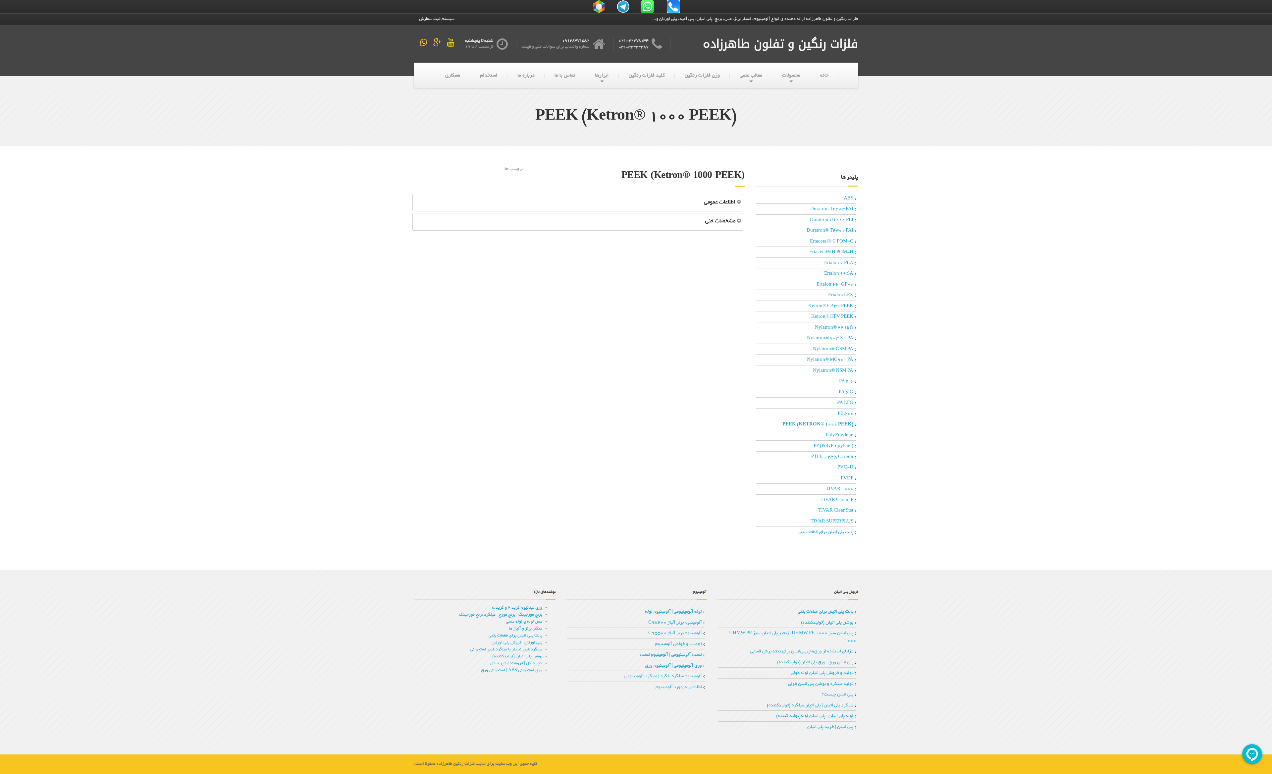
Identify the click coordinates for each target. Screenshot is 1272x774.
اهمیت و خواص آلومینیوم (678, 644)
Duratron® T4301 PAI (830, 230)
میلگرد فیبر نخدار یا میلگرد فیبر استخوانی (506, 649)
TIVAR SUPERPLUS (832, 521)
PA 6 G (846, 392)
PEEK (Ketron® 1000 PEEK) (817, 424)
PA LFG (845, 403)
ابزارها (602, 75)
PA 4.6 (846, 381)
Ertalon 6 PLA (838, 263)
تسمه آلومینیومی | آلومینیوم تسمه (671, 654)
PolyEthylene (839, 435)
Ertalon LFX (840, 295)
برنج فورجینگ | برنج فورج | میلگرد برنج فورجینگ (500, 615)
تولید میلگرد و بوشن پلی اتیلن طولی (820, 684)
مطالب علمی (751, 75)
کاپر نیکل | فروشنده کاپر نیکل (516, 663)
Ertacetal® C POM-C (831, 241)
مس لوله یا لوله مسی (524, 622)
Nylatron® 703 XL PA (830, 338)
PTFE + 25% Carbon (832, 457)
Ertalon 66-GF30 (835, 284)
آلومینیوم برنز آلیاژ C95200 (675, 622)
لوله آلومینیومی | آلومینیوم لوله (673, 611)
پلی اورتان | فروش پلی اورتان (517, 642)
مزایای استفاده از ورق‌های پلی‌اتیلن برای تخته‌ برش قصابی (801, 651)
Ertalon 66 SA (838, 273)
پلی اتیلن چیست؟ (837, 694)
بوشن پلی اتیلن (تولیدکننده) (827, 622)
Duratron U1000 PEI (831, 220)
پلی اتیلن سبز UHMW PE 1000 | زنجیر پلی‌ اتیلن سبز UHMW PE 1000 (792, 637)
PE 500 (845, 414)
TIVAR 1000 (839, 489)
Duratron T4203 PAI (831, 209)
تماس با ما (565, 75)
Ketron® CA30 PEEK (830, 306)
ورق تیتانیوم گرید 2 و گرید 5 (517, 608)
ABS (848, 198)
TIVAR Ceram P (837, 500)
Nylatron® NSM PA (833, 370)
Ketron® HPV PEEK (832, 316)
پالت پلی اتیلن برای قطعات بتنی (825, 532)
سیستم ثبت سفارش (436, 19)
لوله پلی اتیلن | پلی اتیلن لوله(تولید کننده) (814, 716)
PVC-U (845, 467)
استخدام (489, 75)
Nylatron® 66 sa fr (834, 327)
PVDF (847, 478)
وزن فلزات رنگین (702, 75)
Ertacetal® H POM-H (831, 252)
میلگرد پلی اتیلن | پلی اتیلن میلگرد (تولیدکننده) (810, 705)
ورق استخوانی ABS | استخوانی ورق (511, 670)
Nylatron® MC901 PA (830, 360)
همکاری (452, 75)
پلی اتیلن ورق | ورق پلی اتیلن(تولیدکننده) (815, 662)
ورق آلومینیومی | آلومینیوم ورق (673, 665)
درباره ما (526, 75)
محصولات (791, 75)
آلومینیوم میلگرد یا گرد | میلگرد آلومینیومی (663, 676)
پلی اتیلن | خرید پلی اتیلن (830, 727)
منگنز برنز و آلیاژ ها (525, 629)
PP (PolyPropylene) (833, 446)
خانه (824, 75)
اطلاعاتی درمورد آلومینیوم (679, 687)
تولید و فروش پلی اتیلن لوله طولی (822, 673)
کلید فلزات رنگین (647, 75)
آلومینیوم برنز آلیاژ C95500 (675, 633)
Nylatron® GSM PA (833, 349)
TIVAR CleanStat (835, 510)
